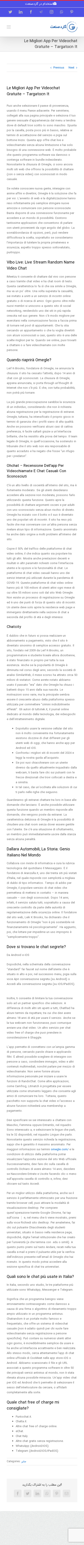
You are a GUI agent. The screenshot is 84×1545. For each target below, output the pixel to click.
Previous (58, 67)
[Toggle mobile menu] (9, 27)
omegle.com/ (60, 1149)
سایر (24, 1461)
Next (71, 67)
